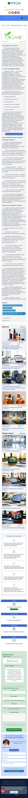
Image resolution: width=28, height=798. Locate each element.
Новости (22, 781)
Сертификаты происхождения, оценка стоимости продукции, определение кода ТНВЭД (12, 313)
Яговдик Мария (5, 365)
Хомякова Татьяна (6, 467)
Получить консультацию (14, 771)
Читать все (22, 327)
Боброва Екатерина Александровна (6, 343)
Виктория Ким (5, 487)
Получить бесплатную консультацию (14, 134)
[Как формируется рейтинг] (26, 18)
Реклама (22, 784)
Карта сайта (13, 784)
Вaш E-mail (14, 703)
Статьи (11, 781)
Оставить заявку (14, 609)
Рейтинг (5, 781)
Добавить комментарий (14, 729)
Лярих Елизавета (6, 449)
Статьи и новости (9, 9)
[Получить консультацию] (22, 18)
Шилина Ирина (5, 405)
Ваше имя (14, 690)
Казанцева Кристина (6, 506)
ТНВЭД (22, 9)
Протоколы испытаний (7, 307)
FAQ (19, 784)
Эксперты (16, 781)
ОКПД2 (17, 9)
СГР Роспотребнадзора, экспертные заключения (12, 305)
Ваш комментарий (14, 712)
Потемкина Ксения (6, 384)
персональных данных (19, 724)
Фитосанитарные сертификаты (9, 310)
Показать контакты (14, 750)
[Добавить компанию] (9, 12)
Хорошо (14, 792)
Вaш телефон (14, 696)
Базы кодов (6, 784)
